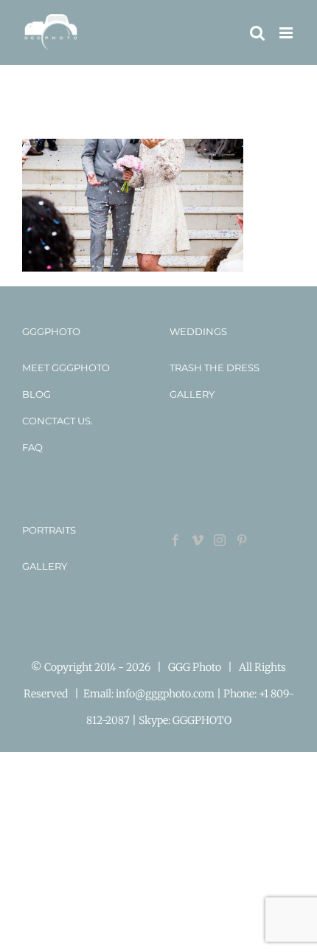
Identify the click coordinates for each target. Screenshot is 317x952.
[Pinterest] (242, 540)
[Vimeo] (197, 540)
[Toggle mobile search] (257, 33)
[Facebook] (175, 540)
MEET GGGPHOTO (66, 367)
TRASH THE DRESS (214, 367)
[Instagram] (220, 540)
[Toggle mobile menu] (287, 33)
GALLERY (192, 394)
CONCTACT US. (57, 421)
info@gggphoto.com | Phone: (187, 693)
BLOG (36, 394)
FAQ (32, 447)
